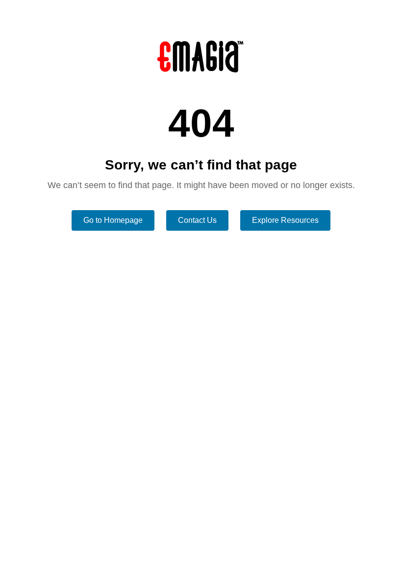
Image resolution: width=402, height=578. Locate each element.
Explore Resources (285, 220)
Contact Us (197, 220)
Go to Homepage (113, 220)
